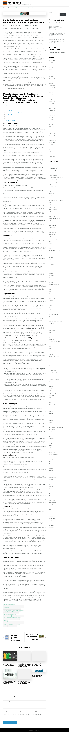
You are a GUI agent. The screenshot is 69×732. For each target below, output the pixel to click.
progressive (51, 456)
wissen (5, 625)
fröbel (50, 328)
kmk (50, 390)
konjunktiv (51, 395)
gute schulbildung (8, 611)
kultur (50, 397)
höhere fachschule (53, 361)
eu (49, 312)
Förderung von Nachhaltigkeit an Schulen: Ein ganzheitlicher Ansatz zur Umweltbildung (24, 664)
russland (51, 470)
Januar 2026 (51, 76)
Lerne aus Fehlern (9, 116)
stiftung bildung (52, 500)
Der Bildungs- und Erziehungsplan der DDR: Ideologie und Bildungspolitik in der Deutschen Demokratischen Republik (57, 34)
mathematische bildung (54, 418)
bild (50, 202)
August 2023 (52, 142)
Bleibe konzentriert (9, 106)
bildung (50, 204)
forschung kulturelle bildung (55, 321)
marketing (51, 413)
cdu (50, 259)
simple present (52, 488)
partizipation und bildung (54, 434)
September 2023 (52, 140)
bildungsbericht (52, 225)
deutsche (51, 273)
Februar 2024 (52, 128)
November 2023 (52, 135)
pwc (50, 461)
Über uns (57, 3)
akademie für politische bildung (56, 179)
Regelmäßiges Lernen (10, 105)
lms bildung (51, 409)
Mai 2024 (51, 122)
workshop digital (52, 529)
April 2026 (51, 69)
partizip (50, 431)
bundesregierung (53, 257)
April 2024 (51, 124)
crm (50, 266)
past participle (52, 438)
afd (49, 173)
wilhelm (50, 520)
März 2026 (51, 71)
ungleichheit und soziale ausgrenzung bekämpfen (12, 622)
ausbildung (51, 188)
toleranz (6, 620)
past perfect (51, 440)
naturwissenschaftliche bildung (56, 427)
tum (50, 509)
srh (49, 497)
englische (51, 302)
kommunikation (17, 611)
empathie (6, 608)
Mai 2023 (51, 149)
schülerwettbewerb (53, 481)
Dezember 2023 (52, 133)
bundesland (51, 255)
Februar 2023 (52, 156)
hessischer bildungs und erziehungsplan (54, 354)
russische (51, 468)
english (50, 305)
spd (50, 493)
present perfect (52, 452)
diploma (51, 289)
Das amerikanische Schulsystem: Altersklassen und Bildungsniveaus (24, 682)
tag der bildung (52, 504)
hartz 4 (50, 350)
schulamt (51, 479)
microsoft (51, 425)
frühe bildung (52, 330)
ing (49, 377)
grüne (50, 348)
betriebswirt (51, 198)
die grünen (51, 280)
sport (50, 495)
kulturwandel (52, 399)
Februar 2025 (52, 101)
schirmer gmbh (52, 477)
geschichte (51, 339)
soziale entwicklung (8, 618)
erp (50, 307)
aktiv (50, 184)
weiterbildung (52, 518)
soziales (50, 491)
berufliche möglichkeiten (9, 604)
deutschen (51, 275)
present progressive (53, 454)
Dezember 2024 (52, 106)
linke (50, 406)
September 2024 (52, 112)
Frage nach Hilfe (8, 110)
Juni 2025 (51, 92)
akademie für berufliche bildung (56, 177)
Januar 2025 (51, 103)
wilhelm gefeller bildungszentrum (56, 523)
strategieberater (52, 502)
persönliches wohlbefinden (10, 614)
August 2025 (52, 87)
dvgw (50, 293)
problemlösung (7, 615)
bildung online (52, 214)
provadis (51, 459)
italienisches (51, 383)
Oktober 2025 (52, 83)
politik (50, 447)
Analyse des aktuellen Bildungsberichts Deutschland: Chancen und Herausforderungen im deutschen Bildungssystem (57, 28)
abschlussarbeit (52, 170)
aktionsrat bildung (53, 182)
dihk (50, 287)
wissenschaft (51, 527)
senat (50, 484)
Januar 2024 (51, 131)
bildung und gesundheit (54, 220)
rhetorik (51, 466)
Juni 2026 (51, 65)
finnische (51, 318)
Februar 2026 (52, 74)
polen (50, 445)
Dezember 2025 (52, 78)
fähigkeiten (21, 610)
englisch (51, 300)
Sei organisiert (8, 108)
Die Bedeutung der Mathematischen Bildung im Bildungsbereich (57, 23)
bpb (50, 245)
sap (49, 472)
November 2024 (52, 108)
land (50, 402)
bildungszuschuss (53, 236)
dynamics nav (52, 298)
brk (50, 248)
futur (50, 332)
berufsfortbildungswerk (54, 195)
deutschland (52, 277)
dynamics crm (52, 296)
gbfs (50, 337)
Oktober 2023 (52, 137)
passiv (50, 436)
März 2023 (51, 153)
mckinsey (51, 420)
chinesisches (51, 264)
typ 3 (50, 511)
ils (49, 374)
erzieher (51, 309)
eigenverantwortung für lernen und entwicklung (11, 607)
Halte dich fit (8, 118)
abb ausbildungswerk (53, 168)
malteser (51, 411)
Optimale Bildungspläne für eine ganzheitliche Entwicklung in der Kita (38, 664)
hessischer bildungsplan (54, 356)
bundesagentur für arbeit (54, 250)
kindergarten (52, 388)
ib (49, 363)
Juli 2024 (51, 117)
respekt (14, 615)
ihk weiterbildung (53, 372)
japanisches (51, 386)
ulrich (50, 513)
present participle (53, 450)
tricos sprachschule (53, 507)
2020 (50, 163)
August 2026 (52, 60)
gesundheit (51, 343)
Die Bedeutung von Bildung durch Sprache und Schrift (56, 42)
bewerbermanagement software (56, 200)
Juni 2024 (51, 119)
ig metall (51, 367)
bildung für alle (52, 211)
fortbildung (51, 323)
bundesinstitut (52, 252)
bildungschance (52, 227)
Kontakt (64, 3)
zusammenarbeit (12, 625)
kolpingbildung (52, 393)
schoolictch (5, 25)
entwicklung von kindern (15, 608)
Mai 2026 (51, 67)
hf (49, 358)
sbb (50, 475)
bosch (50, 243)
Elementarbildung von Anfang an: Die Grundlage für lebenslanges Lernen (57, 39)
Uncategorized (52, 516)
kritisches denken (8, 613)
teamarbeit (16, 618)
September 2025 (52, 85)
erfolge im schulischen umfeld (10, 610)
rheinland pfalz (52, 463)
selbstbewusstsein (8, 617)
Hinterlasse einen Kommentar (30, 25)
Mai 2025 (51, 94)
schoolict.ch (14, 2)
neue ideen (16, 613)
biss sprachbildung (53, 239)
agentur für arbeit (53, 175)
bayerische (51, 193)
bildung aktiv (52, 207)
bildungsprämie (52, 232)
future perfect (52, 334)
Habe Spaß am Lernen (10, 120)
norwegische (52, 429)
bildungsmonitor (52, 230)
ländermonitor (52, 404)
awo (50, 191)
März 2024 (51, 126)
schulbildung (20, 615)
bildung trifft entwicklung (54, 218)
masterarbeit (51, 415)
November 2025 (52, 81)
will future (51, 525)
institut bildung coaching (54, 379)
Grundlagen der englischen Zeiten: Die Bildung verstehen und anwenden (9, 664)
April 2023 (51, 151)
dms (50, 291)
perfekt (50, 443)
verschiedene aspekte (8, 624)
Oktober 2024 (52, 110)
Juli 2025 (51, 90)
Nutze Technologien (9, 114)
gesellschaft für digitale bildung (56, 341)
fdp (50, 316)
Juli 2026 (51, 62)
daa (50, 271)
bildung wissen (52, 223)
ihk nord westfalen (53, 370)
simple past (51, 486)
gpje (50, 346)
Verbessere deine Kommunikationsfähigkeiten (15, 112)
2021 (50, 166)
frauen (50, 325)
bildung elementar (53, 209)
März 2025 (51, 99)
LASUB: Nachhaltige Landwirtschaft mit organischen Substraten (38, 675)
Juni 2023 (51, 147)
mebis (50, 422)
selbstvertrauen (17, 617)
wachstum (18, 624)
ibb (49, 365)
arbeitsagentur (52, 186)
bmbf (50, 241)
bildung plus (52, 216)
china (50, 261)
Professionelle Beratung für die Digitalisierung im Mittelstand (9, 682)
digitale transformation (54, 284)
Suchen (50, 12)
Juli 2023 (51, 144)
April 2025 (51, 96)
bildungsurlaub (52, 234)
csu (50, 268)
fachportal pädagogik (53, 314)
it (49, 381)
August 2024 (52, 115)
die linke (51, 282)
